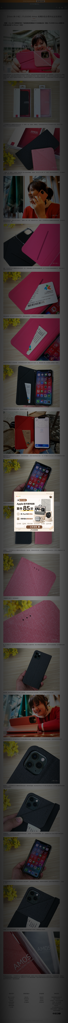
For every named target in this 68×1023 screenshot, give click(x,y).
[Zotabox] (53, 530)
